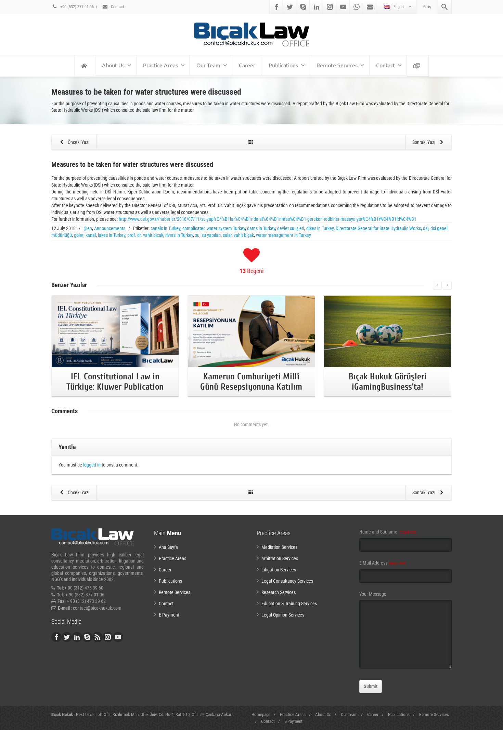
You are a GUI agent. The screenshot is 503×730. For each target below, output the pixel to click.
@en (87, 228)
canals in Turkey (165, 228)
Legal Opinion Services (282, 615)
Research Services (278, 592)
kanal (91, 235)
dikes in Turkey (320, 228)
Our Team (208, 65)
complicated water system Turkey (213, 228)
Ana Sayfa (168, 547)
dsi (425, 228)
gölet (78, 235)
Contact (117, 6)
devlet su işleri (290, 228)
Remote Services (337, 65)
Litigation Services (278, 569)
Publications (283, 65)
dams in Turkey (261, 228)
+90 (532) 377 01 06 (76, 6)
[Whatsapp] (356, 7)
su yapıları (211, 235)
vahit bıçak (244, 235)
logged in (92, 465)
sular (227, 235)
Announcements (109, 228)
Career (247, 65)
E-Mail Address (382, 563)
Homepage (261, 714)
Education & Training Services (289, 603)
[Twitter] (290, 7)
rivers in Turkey (179, 235)
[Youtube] (343, 7)
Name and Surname (387, 532)
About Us (113, 65)
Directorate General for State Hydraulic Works (378, 228)
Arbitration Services (279, 558)
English (399, 6)
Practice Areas (160, 65)
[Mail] (370, 7)
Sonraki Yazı (424, 142)
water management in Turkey (283, 235)
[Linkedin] (316, 7)
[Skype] (303, 7)
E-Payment (169, 615)
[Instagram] (330, 7)
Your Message (372, 594)
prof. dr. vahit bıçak (145, 235)
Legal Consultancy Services (287, 581)
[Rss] (97, 637)
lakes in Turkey (111, 235)
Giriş (427, 6)
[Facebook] (276, 7)
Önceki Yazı (78, 142)
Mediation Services (279, 547)
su (197, 235)
